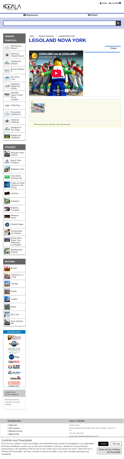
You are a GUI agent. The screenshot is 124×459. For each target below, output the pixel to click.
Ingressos (32, 15)
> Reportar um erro (15, 431)
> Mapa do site (13, 434)
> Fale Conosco (14, 428)
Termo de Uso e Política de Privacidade (109, 450)
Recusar (116, 444)
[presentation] (113, 48)
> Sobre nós (12, 425)
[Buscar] (118, 23)
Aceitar (103, 444)
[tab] (113, 48)
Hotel (94, 15)
